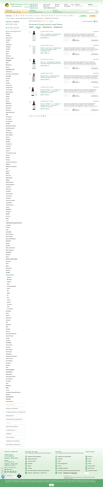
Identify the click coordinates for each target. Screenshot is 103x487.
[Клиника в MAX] (3, 468)
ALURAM (8, 40)
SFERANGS (8, 342)
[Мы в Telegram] (10, 472)
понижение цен (58, 27)
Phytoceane (8, 317)
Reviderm (8, 329)
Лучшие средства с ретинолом (15, 412)
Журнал (58, 11)
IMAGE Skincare (9, 182)
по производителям (14, 31)
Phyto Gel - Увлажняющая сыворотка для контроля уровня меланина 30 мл (50, 62)
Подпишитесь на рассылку (70, 473)
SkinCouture (9, 351)
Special (8, 302)
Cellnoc (7, 80)
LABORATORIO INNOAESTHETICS (14, 223)
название (38, 27)
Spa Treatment (9, 360)
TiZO (7, 367)
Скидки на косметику (13, 441)
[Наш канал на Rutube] (13, 472)
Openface (8, 270)
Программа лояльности (13, 444)
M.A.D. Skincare (9, 234)
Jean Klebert (9, 202)
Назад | (8, 18)
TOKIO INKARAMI (10, 369)
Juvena (7, 207)
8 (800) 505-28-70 (33, 4)
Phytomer (8, 320)
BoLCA (7, 67)
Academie (8, 35)
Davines (8, 98)
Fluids (8, 288)
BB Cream (9, 279)
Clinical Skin (9, 85)
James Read (9, 195)
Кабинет (66, 4)
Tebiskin (8, 365)
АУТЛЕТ (93, 15)
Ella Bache (8, 130)
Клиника (35, 11)
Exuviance (8, 146)
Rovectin (8, 331)
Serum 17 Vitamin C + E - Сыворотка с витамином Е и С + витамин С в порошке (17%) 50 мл (50, 105)
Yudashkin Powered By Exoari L (13, 392)
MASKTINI (8, 241)
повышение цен (47, 27)
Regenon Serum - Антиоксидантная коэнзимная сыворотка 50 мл (50, 76)
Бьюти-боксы (10, 405)
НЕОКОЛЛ (8, 399)
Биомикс (8, 394)
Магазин (13, 11)
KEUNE (7, 214)
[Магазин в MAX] (3, 472)
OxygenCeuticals (44, 31)
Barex (7, 53)
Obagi (7, 265)
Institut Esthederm (10, 184)
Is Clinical (8, 186)
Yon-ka (7, 390)
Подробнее (94, 40)
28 (43, 115)
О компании (10, 308)
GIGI (7, 168)
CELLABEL (8, 76)
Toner (8, 306)
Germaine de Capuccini (11, 162)
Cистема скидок (32, 461)
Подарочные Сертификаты (14, 419)
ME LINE (8, 245)
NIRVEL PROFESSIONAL (12, 259)
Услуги (59, 465)
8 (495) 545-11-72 (33, 6)
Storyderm (8, 363)
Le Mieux (8, 227)
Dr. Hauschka (9, 121)
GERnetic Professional (11, 166)
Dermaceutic (9, 105)
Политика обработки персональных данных (39, 470)
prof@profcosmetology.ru (9, 465)
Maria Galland (9, 236)
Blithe (7, 62)
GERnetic (8, 164)
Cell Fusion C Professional (12, 74)
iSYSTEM (8, 191)
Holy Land (8, 175)
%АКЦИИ (83, 15)
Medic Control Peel (10, 247)
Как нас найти (91, 465)
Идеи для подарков (12, 426)
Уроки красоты (9, 401)
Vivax (7, 383)
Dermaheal (8, 107)
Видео (89, 461)
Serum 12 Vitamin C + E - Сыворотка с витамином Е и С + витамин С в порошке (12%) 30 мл (50, 91)
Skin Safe (8, 347)
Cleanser (9, 281)
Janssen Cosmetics (10, 200)
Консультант (46, 6)
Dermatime (8, 110)
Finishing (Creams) (11, 286)
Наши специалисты (62, 463)
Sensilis (8, 338)
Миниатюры (9, 415)
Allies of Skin (9, 37)
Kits (8, 290)
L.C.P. (7, 220)
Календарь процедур (63, 468)
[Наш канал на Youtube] (8, 472)
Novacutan (8, 261)
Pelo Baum (8, 311)
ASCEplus (8, 46)
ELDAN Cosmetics (10, 128)
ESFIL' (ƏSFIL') (9, 135)
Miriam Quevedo (10, 250)
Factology (8, 148)
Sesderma (8, 340)
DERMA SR (8, 103)
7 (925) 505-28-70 (33, 5)
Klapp (7, 218)
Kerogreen (8, 211)
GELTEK (8, 157)
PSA (7, 322)
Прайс (59, 461)
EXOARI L (8, 141)
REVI (7, 326)
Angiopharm (9, 44)
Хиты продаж (10, 437)
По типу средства (13, 27)
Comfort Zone (9, 87)
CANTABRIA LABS (10, 69)
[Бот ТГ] (3, 476)
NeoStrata (8, 254)
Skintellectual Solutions (11, 356)
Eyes (8, 284)
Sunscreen (9, 304)
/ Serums (51, 31)
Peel (8, 297)
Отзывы (30, 468)
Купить (76, 40)
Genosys (8, 159)
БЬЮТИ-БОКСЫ (9, 396)
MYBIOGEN (8, 252)
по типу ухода (12, 24)
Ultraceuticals (9, 374)
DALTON (8, 94)
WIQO (7, 387)
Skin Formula (9, 345)
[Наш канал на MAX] (16, 472)
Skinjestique (9, 354)
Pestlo (7, 313)
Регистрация (67, 6)
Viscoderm (8, 381)
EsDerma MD (9, 132)
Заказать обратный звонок (49, 7)
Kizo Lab (8, 216)
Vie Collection (9, 378)
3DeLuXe (8, 33)
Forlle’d (8, 150)
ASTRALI (8, 49)
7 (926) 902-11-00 (33, 8)
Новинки (31, 27)
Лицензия (60, 458)
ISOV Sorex (8, 189)
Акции (89, 463)
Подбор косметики (12, 408)
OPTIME (8, 272)
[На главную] (14, 4)
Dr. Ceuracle (9, 119)
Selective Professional (11, 333)
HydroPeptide (9, 177)
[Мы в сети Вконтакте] (5, 472)
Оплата (57, 6)
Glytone (8, 171)
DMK (7, 114)
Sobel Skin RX (9, 358)
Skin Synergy (9, 349)
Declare (7, 101)
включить (51, 21)
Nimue (7, 256)
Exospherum (9, 144)
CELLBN (8, 78)
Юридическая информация (34, 456)
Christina (8, 83)
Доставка (57, 4)
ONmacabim (9, 268)
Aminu (7, 42)
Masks (8, 293)
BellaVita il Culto (10, 58)
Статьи (89, 458)
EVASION (8, 139)
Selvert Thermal (9, 336)
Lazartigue (8, 225)
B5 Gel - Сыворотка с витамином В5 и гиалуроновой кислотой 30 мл (50, 34)
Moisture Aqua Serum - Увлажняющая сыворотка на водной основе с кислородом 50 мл (50, 49)
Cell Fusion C (9, 71)
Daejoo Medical (9, 92)
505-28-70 (9, 456)
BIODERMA (8, 60)
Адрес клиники (46, 4)
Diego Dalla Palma (10, 112)
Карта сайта (91, 468)
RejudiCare (8, 324)
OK (51, 485)
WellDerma (8, 385)
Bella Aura (8, 56)
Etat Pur (8, 137)
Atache (7, 51)
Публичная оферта (92, 470)
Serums (9, 299)
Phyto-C (8, 315)
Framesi (8, 155)
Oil (7, 295)
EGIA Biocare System (11, 125)
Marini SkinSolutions (11, 238)
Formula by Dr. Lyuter (11, 153)
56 (45, 115)
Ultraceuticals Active (10, 376)
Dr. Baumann (9, 116)
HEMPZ (7, 173)
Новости (90, 456)
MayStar (8, 243)
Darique (8, 96)
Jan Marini (8, 198)
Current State (9, 89)
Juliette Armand (9, 205)
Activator (9, 277)
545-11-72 (9, 462)
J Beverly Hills (9, 193)
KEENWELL (8, 209)
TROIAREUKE (9, 372)
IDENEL (8, 180)
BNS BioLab (9, 65)
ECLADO (8, 123)
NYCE (7, 263)
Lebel (7, 229)
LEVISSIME (8, 232)
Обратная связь (8, 469)
